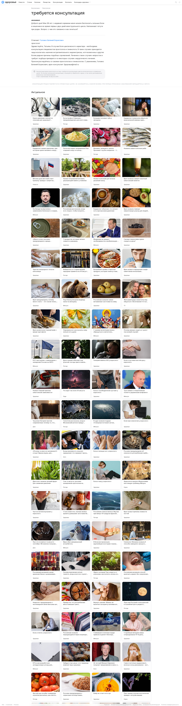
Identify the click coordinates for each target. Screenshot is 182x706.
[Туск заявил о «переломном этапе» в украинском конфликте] (136, 384)
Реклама (16, 704)
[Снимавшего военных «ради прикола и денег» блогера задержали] (106, 626)
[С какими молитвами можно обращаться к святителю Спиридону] (106, 323)
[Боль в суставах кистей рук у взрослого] (136, 354)
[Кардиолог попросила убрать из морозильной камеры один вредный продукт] (136, 112)
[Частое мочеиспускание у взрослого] (45, 505)
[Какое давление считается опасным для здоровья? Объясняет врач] (45, 112)
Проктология (46, 8)
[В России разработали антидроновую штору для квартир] (45, 656)
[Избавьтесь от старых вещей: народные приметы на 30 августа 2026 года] (76, 263)
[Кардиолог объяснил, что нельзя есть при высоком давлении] (106, 202)
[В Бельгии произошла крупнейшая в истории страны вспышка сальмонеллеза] (106, 535)
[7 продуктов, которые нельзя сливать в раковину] (76, 233)
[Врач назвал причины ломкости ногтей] (136, 505)
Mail (3, 704)
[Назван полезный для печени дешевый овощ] (106, 172)
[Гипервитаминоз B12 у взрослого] (106, 354)
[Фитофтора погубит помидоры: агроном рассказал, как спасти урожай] (45, 687)
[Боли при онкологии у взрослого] (136, 414)
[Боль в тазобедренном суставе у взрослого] (106, 384)
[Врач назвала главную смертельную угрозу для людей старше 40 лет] (136, 202)
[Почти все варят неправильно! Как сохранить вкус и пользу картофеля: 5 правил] (76, 142)
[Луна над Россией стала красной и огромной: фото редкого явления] (136, 596)
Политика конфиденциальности (170, 704)
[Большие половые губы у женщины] (106, 112)
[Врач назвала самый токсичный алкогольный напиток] (136, 172)
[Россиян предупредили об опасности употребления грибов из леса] (136, 445)
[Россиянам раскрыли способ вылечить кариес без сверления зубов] (136, 566)
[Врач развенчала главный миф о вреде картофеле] (45, 323)
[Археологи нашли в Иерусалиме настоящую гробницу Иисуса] (136, 475)
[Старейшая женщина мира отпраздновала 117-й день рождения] (136, 626)
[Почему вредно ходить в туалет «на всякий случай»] (136, 323)
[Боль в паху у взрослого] (106, 475)
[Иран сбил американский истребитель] (76, 535)
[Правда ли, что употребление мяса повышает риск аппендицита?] (76, 596)
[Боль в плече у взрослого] (45, 626)
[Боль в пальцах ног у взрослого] (106, 445)
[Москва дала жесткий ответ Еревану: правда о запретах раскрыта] (45, 172)
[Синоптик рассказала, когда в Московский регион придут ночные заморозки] (76, 414)
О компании (9, 704)
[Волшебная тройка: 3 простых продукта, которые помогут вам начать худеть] (106, 263)
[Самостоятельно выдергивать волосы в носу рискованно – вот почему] (136, 656)
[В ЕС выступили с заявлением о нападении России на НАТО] (45, 354)
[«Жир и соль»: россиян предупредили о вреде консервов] (45, 233)
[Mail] (3, 2)
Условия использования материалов (121, 704)
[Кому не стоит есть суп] (106, 687)
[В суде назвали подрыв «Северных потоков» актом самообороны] (106, 414)
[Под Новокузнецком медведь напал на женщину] (76, 293)
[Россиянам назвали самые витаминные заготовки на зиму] (106, 293)
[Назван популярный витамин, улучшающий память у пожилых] (76, 172)
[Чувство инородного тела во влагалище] (45, 263)
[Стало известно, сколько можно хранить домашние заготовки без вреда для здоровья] (76, 505)
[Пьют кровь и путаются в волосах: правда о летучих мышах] (136, 687)
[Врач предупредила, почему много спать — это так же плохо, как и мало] (45, 293)
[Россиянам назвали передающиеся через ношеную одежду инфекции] (76, 626)
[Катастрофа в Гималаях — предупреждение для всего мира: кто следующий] (76, 112)
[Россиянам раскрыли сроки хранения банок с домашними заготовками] (45, 566)
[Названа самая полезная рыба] (136, 142)
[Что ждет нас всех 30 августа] (76, 384)
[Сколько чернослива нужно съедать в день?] (136, 233)
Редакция (106, 704)
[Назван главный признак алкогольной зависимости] (45, 384)
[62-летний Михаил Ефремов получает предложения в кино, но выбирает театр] (106, 656)
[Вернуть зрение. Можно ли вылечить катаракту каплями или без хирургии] (106, 596)
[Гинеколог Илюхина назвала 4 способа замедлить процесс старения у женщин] (136, 535)
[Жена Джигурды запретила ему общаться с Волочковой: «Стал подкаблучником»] (136, 293)
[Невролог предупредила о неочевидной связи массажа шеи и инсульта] (45, 596)
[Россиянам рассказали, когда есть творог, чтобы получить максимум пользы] (76, 202)
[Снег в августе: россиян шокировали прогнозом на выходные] (76, 475)
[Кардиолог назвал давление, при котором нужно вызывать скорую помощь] (45, 142)
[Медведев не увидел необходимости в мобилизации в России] (106, 233)
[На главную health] (10, 2)
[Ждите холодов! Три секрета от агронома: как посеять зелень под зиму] (106, 566)
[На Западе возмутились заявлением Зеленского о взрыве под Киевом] (45, 202)
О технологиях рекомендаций (151, 704)
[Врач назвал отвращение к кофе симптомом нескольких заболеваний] (136, 263)
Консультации (35, 8)
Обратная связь (137, 704)
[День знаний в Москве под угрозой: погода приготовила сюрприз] (76, 354)
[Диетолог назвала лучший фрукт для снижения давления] (45, 475)
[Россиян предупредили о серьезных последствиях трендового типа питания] (76, 687)
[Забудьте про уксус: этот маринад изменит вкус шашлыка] (76, 656)
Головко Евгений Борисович (52, 40)
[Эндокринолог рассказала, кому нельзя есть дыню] (76, 323)
